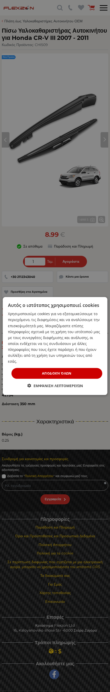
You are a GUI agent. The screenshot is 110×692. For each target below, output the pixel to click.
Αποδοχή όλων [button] (57, 373)
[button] (55, 385)
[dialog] (55, 346)
